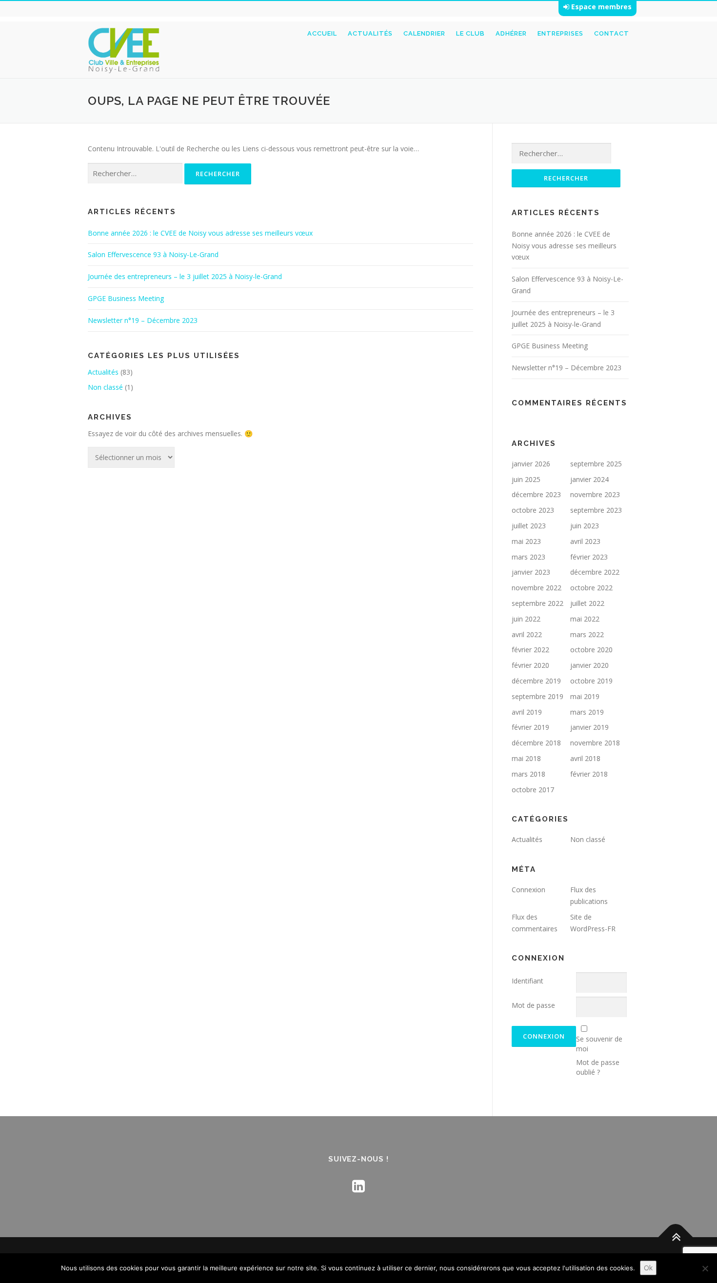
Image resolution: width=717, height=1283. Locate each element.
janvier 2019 (589, 727)
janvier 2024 (589, 479)
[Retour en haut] (675, 1237)
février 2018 (589, 774)
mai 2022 (584, 618)
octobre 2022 (591, 587)
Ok (648, 1267)
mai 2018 (526, 758)
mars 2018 (528, 774)
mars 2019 (587, 712)
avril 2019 (527, 712)
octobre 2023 (533, 510)
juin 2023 (584, 525)
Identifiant (527, 980)
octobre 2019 (591, 680)
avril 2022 (527, 634)
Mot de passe (533, 1005)
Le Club (470, 33)
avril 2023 (585, 541)
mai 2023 (526, 541)
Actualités (370, 33)
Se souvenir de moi (599, 1043)
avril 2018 (585, 758)
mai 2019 (584, 696)
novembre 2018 (595, 742)
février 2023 (589, 556)
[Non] (705, 1268)
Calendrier (424, 33)
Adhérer (511, 33)
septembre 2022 (537, 603)
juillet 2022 (587, 603)
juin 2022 (526, 618)
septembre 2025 (596, 463)
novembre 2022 (536, 587)
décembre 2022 (594, 572)
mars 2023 (528, 556)
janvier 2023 (531, 572)
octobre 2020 (591, 649)
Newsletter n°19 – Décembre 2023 (143, 320)
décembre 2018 (536, 742)
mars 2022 (587, 634)
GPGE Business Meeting (126, 298)
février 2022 (530, 649)
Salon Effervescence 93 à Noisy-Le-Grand (153, 254)
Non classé (105, 387)
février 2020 (530, 665)
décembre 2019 (536, 680)
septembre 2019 (537, 696)
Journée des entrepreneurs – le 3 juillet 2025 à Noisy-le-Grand (185, 276)
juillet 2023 (529, 525)
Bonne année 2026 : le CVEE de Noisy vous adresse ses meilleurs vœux (200, 233)
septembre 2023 (596, 510)
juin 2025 (526, 479)
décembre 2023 (536, 494)
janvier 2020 (589, 665)
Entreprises (560, 33)
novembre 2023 (595, 494)
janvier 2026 (531, 463)
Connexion (528, 889)
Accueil (322, 33)
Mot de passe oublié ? (597, 1067)
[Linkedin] (358, 1186)
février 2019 (530, 727)
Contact (611, 33)
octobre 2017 (533, 789)
